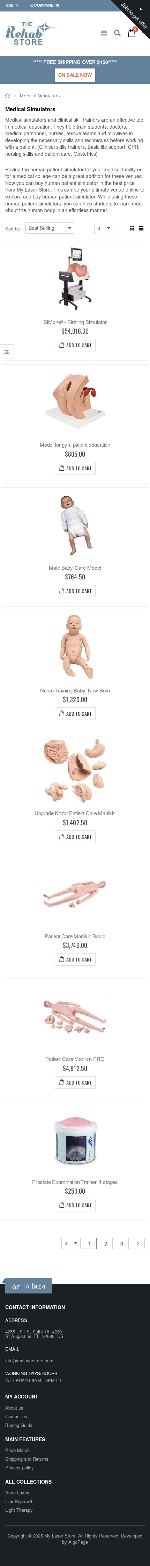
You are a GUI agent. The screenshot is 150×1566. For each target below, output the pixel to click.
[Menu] (104, 32)
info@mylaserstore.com (29, 1360)
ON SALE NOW (75, 75)
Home (7, 95)
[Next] (138, 1243)
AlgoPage (78, 1542)
